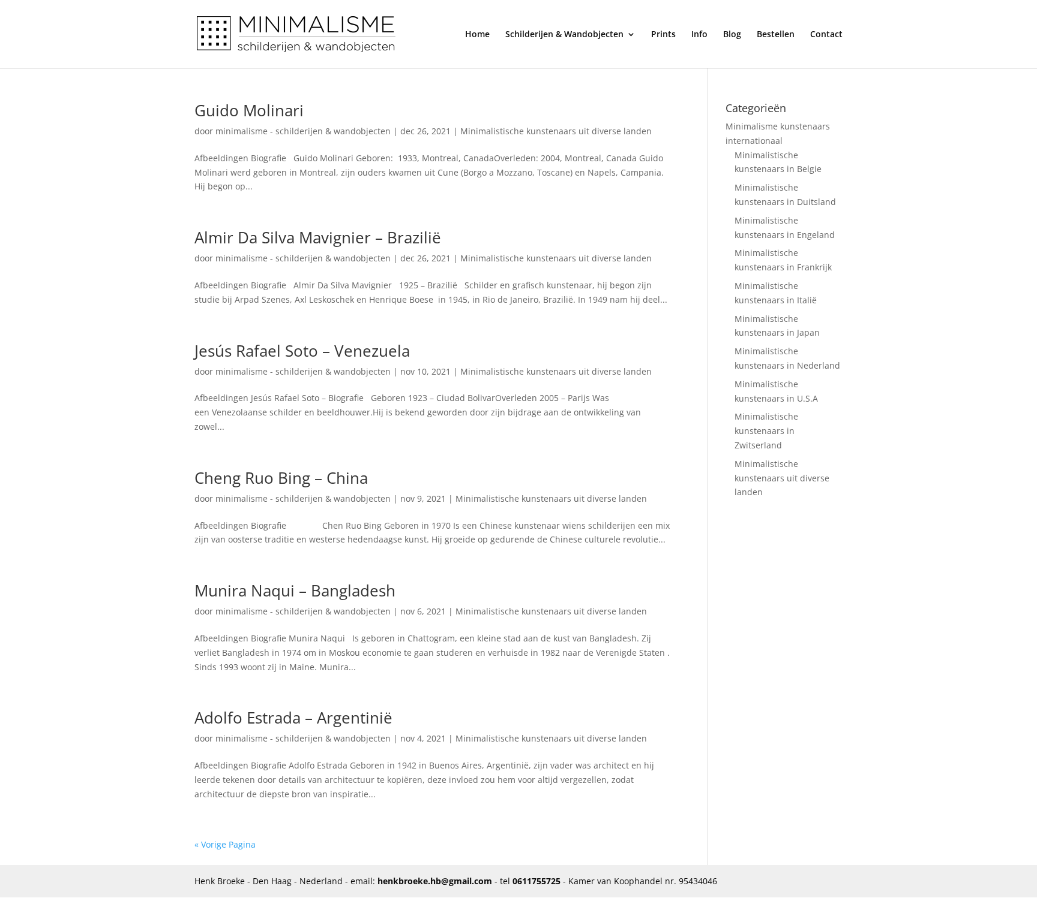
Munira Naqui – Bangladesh (294, 590)
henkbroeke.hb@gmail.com (434, 881)
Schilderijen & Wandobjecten (564, 35)
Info (699, 35)
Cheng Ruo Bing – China (281, 478)
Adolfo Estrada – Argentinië (293, 717)
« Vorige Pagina (225, 844)
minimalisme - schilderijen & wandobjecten (303, 131)
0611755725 (536, 881)
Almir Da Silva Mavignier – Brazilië (317, 237)
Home (477, 35)
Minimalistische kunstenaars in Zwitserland (766, 431)
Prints (663, 35)
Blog (732, 35)
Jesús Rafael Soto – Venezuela (302, 350)
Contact (826, 35)
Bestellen (776, 35)
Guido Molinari (249, 110)
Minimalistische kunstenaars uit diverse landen (556, 131)
